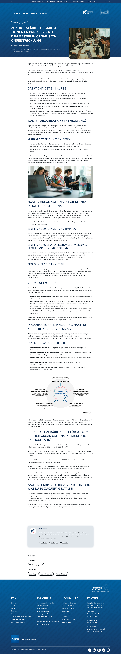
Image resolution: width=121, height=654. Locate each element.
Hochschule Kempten (69, 603)
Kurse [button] (25, 13)
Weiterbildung (61, 574)
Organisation (66, 611)
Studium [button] (16, 13)
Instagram (54, 543)
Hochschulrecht (67, 614)
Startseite (14, 50)
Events (13, 608)
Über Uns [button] (44, 13)
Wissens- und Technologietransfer (47, 622)
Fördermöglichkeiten (18, 619)
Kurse (13, 606)
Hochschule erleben (68, 608)
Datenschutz (15, 650)
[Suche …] (12, 1)
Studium (14, 603)
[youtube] (108, 651)
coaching (32, 574)
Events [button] (34, 13)
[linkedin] (99, 651)
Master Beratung (46, 574)
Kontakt (32, 650)
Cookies (43, 650)
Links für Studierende (18, 622)
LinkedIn (44, 543)
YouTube (65, 543)
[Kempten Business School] (94, 12)
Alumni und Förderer (68, 619)
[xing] (103, 651)
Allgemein (16, 22)
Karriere (64, 617)
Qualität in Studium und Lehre (21, 617)
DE (105, 1)
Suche (38, 650)
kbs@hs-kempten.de (98, 629)
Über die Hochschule (68, 606)
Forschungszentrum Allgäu (45, 603)
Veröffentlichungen (42, 624)
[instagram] (94, 651)
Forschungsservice (42, 606)
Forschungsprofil (41, 608)
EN (109, 1)
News (24, 22)
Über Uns (14, 611)
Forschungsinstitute (43, 611)
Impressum (24, 650)
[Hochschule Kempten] (101, 588)
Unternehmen (66, 622)
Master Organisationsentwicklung (82, 72)
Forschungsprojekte (42, 614)
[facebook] (89, 651)
